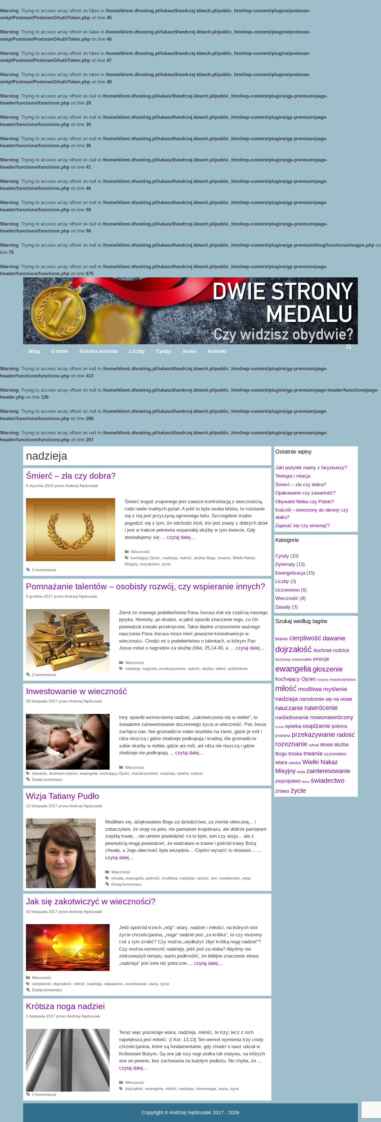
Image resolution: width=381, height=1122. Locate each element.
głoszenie (328, 669)
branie (281, 638)
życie (166, 564)
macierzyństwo (145, 773)
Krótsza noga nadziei (65, 1006)
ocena (279, 726)
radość (186, 558)
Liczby (137, 351)
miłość (79, 984)
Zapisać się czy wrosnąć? (302, 525)
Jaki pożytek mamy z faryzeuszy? (311, 467)
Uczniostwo (287, 590)
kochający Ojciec (145, 558)
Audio (189, 351)
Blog (34, 351)
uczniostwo (335, 753)
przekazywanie (172, 668)
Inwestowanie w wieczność (76, 691)
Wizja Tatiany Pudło (62, 796)
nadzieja (170, 558)
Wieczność (140, 551)
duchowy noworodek (293, 659)
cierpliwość (41, 984)
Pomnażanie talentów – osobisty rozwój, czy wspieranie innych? (145, 586)
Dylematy (285, 564)
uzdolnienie (238, 668)
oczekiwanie (135, 984)
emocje (321, 659)
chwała (117, 878)
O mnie (59, 351)
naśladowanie (292, 717)
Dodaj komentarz (47, 779)
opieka (183, 773)
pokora (339, 726)
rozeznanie (291, 744)
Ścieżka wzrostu (98, 351)
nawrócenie (321, 707)
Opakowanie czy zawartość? (305, 493)
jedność (153, 878)
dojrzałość (62, 984)
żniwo (282, 791)
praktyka (282, 735)
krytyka (323, 679)
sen (214, 878)
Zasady (283, 607)
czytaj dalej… (181, 537)
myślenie (335, 689)
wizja (246, 878)
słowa (326, 744)
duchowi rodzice (63, 773)
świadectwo (230, 878)
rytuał (314, 745)
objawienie (113, 984)
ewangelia (89, 773)
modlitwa (169, 878)
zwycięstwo (150, 564)
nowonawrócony (331, 717)
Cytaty (163, 351)
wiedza (295, 762)
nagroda (149, 668)
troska (295, 754)
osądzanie (316, 726)
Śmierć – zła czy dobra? (71, 475)
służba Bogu (205, 558)
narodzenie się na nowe (325, 699)
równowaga (206, 1088)
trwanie (224, 558)
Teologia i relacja (292, 476)
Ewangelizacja (290, 573)
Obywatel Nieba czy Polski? (304, 501)
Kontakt (217, 351)
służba (207, 668)
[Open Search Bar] (349, 346)
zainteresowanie (328, 770)
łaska (305, 781)
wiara (153, 984)
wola (301, 771)
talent (220, 668)
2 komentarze (44, 570)
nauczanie (289, 707)
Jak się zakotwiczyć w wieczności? (91, 901)
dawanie (39, 773)
